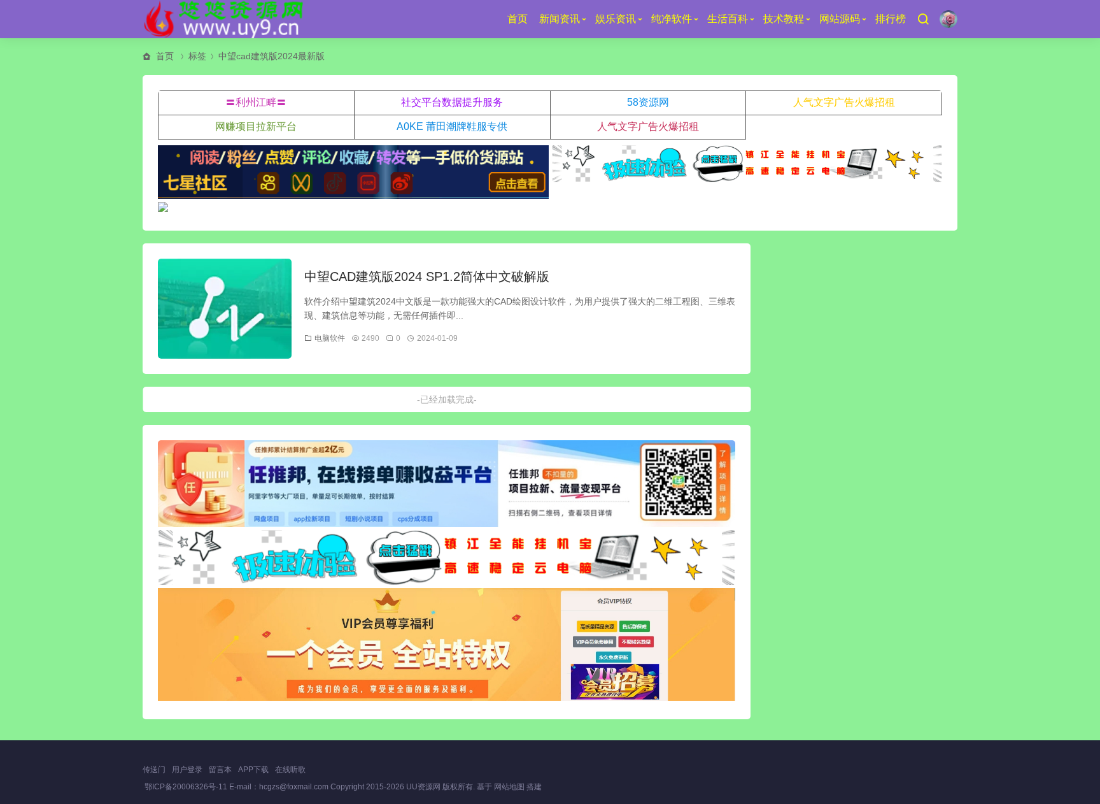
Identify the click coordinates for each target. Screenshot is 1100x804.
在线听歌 (290, 769)
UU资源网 (423, 786)
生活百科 (727, 18)
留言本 (220, 769)
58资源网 (648, 102)
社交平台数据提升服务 (452, 102)
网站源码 (839, 18)
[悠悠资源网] (226, 19)
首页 (517, 18)
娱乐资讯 (615, 18)
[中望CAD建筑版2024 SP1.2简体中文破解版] (225, 309)
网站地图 (509, 786)
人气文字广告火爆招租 (844, 102)
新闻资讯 (559, 18)
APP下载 (253, 769)
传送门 (154, 769)
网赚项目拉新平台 (256, 126)
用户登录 (187, 769)
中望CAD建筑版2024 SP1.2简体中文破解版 (426, 276)
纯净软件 (671, 18)
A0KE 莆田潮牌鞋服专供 (452, 126)
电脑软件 (329, 338)
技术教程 (783, 18)
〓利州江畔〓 (255, 102)
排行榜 (890, 18)
